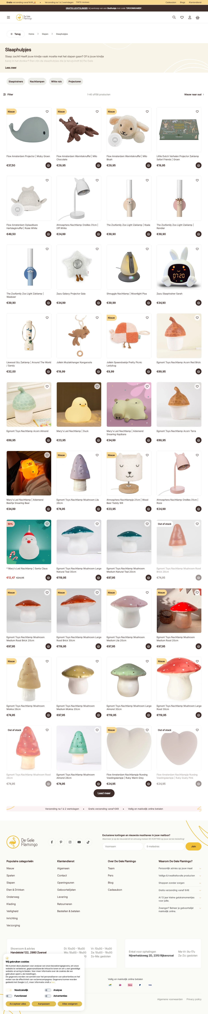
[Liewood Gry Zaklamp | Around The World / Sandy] (28, 335)
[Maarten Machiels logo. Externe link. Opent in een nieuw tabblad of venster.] (7, 958)
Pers (110, 875)
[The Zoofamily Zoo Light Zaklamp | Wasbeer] (28, 267)
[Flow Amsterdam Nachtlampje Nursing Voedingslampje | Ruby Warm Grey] (129, 748)
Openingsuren (65, 882)
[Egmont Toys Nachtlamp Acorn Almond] (28, 404)
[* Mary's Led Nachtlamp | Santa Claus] (28, 542)
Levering (62, 896)
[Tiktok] (88, 842)
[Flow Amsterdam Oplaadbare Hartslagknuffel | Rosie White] (28, 198)
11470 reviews (82, 2)
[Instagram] (70, 842)
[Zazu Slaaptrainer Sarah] (179, 267)
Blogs (182, 2)
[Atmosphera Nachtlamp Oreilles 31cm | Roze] (179, 473)
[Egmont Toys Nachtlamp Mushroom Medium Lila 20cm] (129, 610)
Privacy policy (194, 999)
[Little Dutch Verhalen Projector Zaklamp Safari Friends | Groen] (179, 129)
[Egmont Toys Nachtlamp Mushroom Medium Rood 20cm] (179, 610)
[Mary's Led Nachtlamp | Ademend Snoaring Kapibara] (129, 404)
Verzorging (13, 925)
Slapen (10, 882)
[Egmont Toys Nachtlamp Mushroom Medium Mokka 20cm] (79, 679)
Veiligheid (12, 911)
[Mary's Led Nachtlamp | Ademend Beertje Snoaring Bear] (28, 473)
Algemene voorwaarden (170, 999)
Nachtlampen (37, 81)
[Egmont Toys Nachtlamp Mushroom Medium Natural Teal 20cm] (129, 542)
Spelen (10, 875)
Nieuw (10, 868)
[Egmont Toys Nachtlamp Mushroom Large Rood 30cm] (179, 679)
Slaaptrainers (16, 81)
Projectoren (75, 81)
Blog (110, 882)
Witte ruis (56, 81)
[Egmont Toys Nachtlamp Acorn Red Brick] (179, 335)
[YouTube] (79, 842)
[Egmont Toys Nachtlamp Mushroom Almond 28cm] (79, 748)
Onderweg (12, 896)
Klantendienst (195, 2)
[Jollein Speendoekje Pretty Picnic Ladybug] (129, 335)
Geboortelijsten (66, 889)
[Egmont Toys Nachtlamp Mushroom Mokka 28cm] (28, 679)
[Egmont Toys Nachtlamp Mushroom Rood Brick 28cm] (179, 542)
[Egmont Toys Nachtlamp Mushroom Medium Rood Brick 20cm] (28, 610)
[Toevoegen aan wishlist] (47, 111)
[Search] (174, 17)
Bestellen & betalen (68, 911)
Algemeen (63, 868)
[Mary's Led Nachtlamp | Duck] (79, 404)
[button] (8, 17)
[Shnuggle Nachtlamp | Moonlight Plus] (129, 267)
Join (193, 846)
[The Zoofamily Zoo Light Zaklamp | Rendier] (179, 198)
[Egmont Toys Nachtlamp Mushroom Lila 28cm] (79, 473)
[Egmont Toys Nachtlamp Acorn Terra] (179, 404)
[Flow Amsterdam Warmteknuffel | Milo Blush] (129, 129)
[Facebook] (52, 842)
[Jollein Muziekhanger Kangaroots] (79, 335)
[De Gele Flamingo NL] (24, 17)
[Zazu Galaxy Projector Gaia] (79, 267)
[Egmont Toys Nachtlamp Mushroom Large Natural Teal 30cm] (79, 542)
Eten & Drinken (15, 889)
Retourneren (64, 904)
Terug (17, 34)
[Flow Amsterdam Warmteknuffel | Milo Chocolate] (79, 129)
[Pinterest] (61, 842)
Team (111, 868)
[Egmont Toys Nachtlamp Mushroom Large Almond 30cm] (129, 679)
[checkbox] (9, 990)
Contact (62, 875)
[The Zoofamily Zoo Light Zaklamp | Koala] (129, 198)
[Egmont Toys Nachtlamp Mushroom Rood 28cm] (28, 748)
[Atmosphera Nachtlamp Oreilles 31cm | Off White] (79, 198)
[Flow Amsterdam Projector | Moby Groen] (28, 129)
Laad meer (104, 793)
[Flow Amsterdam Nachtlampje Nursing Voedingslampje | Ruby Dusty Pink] (179, 748)
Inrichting (12, 918)
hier (53, 982)
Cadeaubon (171, 2)
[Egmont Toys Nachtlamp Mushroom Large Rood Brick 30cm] (79, 610)
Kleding (11, 904)
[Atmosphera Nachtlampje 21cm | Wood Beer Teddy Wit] (129, 473)
